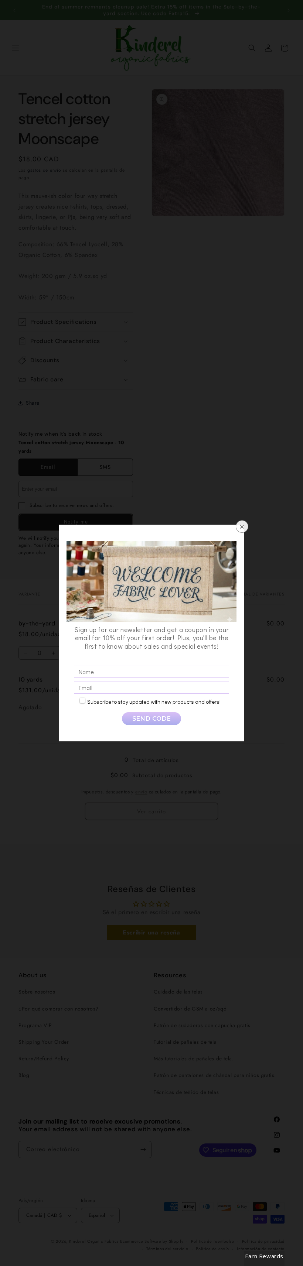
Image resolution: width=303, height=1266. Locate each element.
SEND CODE (151, 718)
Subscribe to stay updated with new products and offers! (154, 701)
